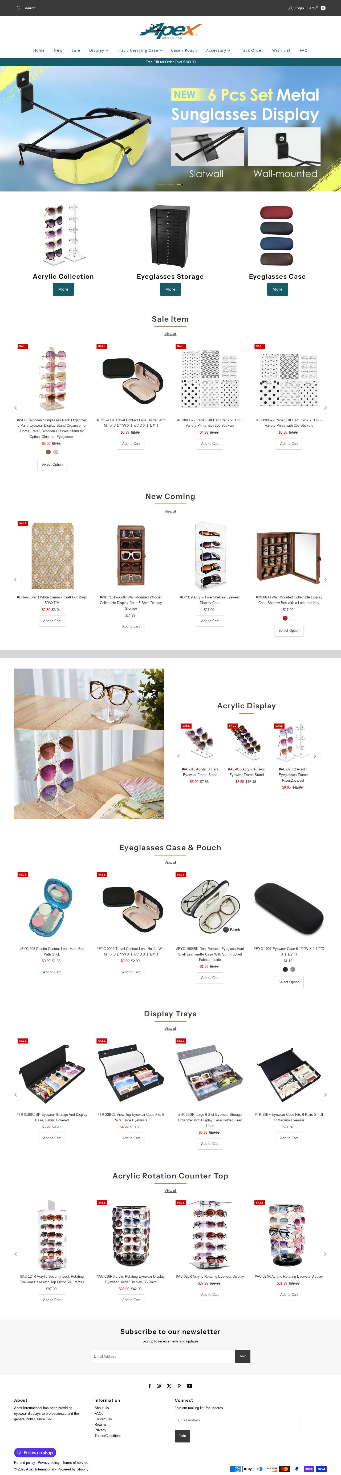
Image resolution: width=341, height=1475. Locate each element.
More (63, 289)
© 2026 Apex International (34, 1469)
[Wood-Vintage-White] (55, 452)
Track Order (251, 50)
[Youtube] (189, 1386)
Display (97, 50)
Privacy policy (49, 1463)
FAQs (99, 1414)
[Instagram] (159, 1386)
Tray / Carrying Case (138, 50)
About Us (102, 1408)
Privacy (100, 1430)
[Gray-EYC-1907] (292, 969)
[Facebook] (150, 1386)
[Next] (325, 408)
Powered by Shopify (73, 1469)
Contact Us (103, 1419)
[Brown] (285, 618)
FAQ (304, 50)
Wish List (281, 50)
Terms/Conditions (108, 1436)
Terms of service (75, 1463)
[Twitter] (169, 1386)
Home (39, 50)
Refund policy (24, 1463)
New (58, 50)
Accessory (217, 50)
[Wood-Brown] (48, 452)
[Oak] (292, 618)
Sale (76, 50)
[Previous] (16, 408)
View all (171, 334)
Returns (101, 1424)
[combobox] (64, 8)
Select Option (52, 464)
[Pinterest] (179, 1386)
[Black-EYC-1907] (285, 969)
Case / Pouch (184, 50)
